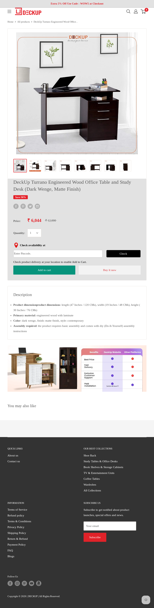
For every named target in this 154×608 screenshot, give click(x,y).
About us (13, 455)
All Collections (92, 490)
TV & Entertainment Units (99, 472)
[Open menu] (9, 11)
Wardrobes (90, 484)
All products (23, 21)
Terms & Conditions (19, 521)
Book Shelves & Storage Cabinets (103, 467)
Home (11, 21)
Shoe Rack (90, 455)
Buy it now (109, 270)
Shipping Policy (17, 532)
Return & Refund (18, 538)
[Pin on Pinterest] (23, 206)
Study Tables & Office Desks (101, 461)
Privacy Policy (16, 527)
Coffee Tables (92, 478)
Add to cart (44, 270)
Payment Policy (17, 544)
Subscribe (95, 537)
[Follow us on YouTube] (31, 583)
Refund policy (16, 515)
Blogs (11, 556)
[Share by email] (37, 206)
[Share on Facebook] (16, 206)
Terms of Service (17, 509)
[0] (143, 11)
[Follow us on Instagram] (17, 583)
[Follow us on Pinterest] (24, 583)
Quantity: (19, 233)
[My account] (136, 11)
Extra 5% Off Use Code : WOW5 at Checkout (77, 3)
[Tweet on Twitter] (30, 206)
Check (123, 253)
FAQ (10, 550)
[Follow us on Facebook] (10, 583)
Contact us (14, 461)
